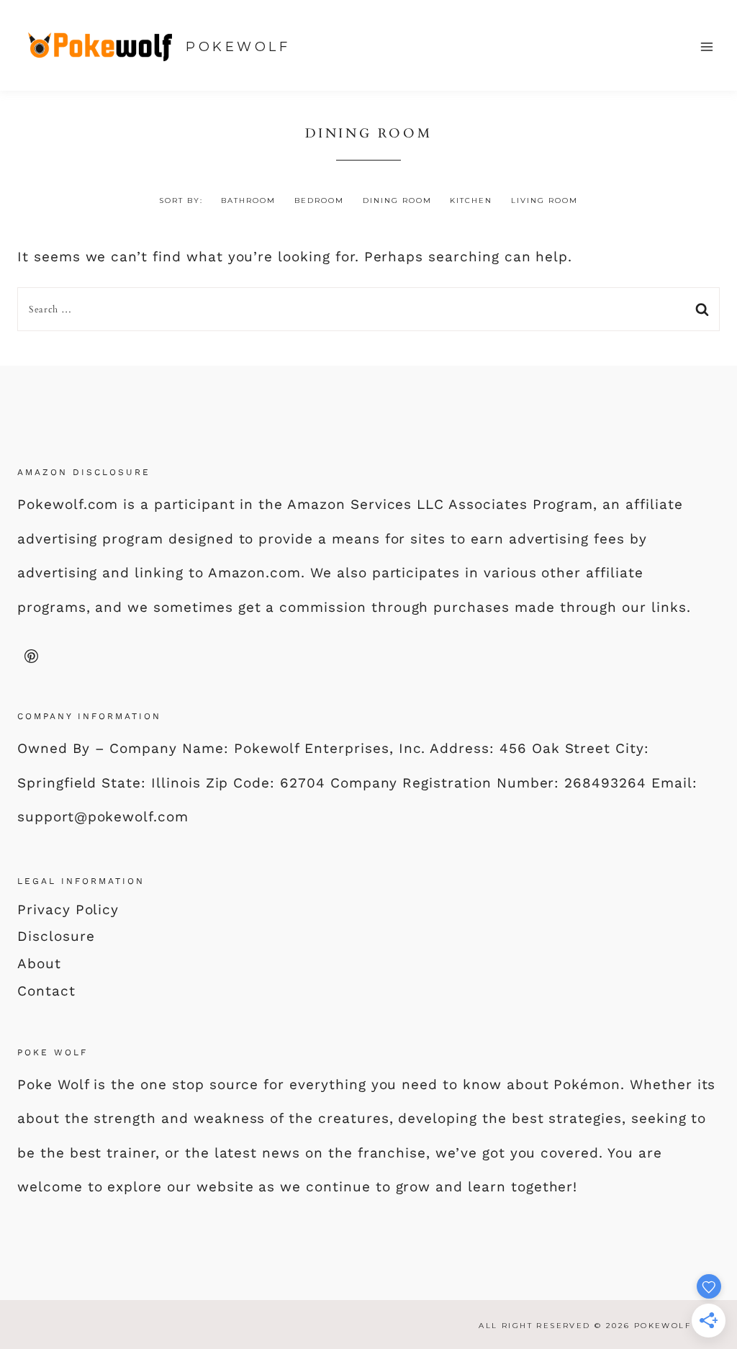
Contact (46, 991)
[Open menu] (706, 46)
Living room (544, 200)
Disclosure (56, 936)
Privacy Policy (68, 909)
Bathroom (248, 200)
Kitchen (471, 200)
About (39, 963)
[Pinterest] (31, 655)
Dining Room (397, 200)
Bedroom (319, 200)
